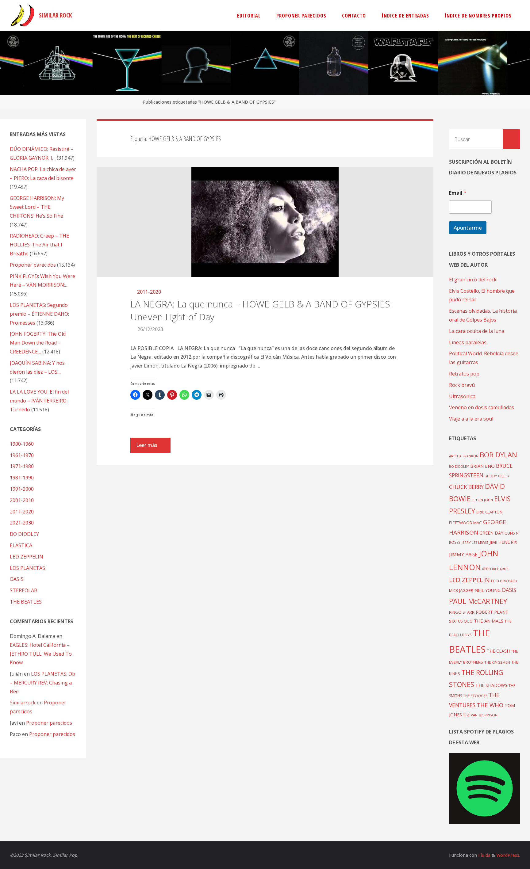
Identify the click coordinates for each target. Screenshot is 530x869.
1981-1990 (22, 477)
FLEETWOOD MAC (465, 522)
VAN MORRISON (484, 715)
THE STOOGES (475, 695)
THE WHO (490, 705)
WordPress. (508, 855)
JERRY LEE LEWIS (475, 542)
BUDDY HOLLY (497, 476)
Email (458, 193)
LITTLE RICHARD (504, 580)
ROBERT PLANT (492, 612)
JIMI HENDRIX (503, 542)
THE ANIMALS (488, 621)
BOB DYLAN (498, 454)
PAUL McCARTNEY (478, 601)
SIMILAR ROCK (55, 15)
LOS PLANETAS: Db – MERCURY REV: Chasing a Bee (42, 682)
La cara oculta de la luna (476, 331)
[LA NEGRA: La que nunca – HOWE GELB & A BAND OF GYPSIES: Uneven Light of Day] (265, 222)
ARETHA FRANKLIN (463, 456)
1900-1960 (22, 443)
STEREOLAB (23, 590)
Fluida (483, 855)
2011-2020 (149, 291)
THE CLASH (498, 651)
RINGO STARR (461, 612)
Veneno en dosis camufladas (481, 407)
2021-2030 (22, 522)
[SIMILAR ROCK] (22, 15)
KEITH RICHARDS (495, 569)
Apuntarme (468, 227)
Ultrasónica (462, 396)
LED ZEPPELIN (26, 556)
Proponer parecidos (49, 722)
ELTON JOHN (482, 499)
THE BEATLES (26, 601)
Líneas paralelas (467, 342)
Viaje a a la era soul (471, 418)
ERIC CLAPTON (489, 512)
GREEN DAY (491, 533)
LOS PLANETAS (27, 568)
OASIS (17, 579)
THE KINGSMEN (497, 662)
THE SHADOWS (491, 685)
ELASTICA (21, 545)
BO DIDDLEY (24, 534)
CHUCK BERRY (466, 486)
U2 (466, 714)
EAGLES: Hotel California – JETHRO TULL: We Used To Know (41, 654)
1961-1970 (22, 455)
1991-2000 (22, 489)
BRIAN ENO (482, 466)
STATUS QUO (461, 621)
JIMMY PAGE (463, 554)
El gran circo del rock (473, 279)
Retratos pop (464, 373)
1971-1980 (22, 466)
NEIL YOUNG (487, 590)
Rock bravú (462, 385)
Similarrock (23, 702)
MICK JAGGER (461, 590)
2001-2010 (22, 500)
